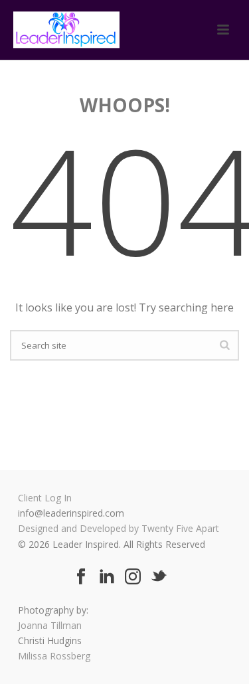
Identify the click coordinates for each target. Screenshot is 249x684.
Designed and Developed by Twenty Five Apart (118, 528)
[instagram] (133, 577)
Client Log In (45, 497)
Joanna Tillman (50, 625)
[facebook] (81, 577)
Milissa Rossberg (54, 655)
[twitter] (159, 577)
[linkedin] (107, 577)
